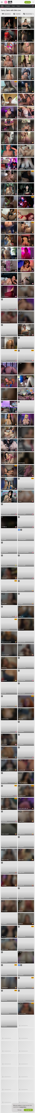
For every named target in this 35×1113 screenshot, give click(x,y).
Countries (18, 13)
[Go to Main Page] (11, 2)
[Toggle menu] (2, 2)
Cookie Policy (22, 1107)
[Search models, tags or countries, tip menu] (32, 6)
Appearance (7, 13)
